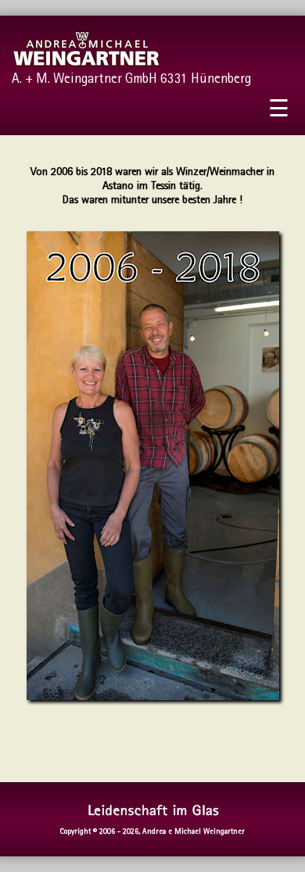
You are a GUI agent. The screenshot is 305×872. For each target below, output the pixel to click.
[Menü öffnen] (279, 111)
